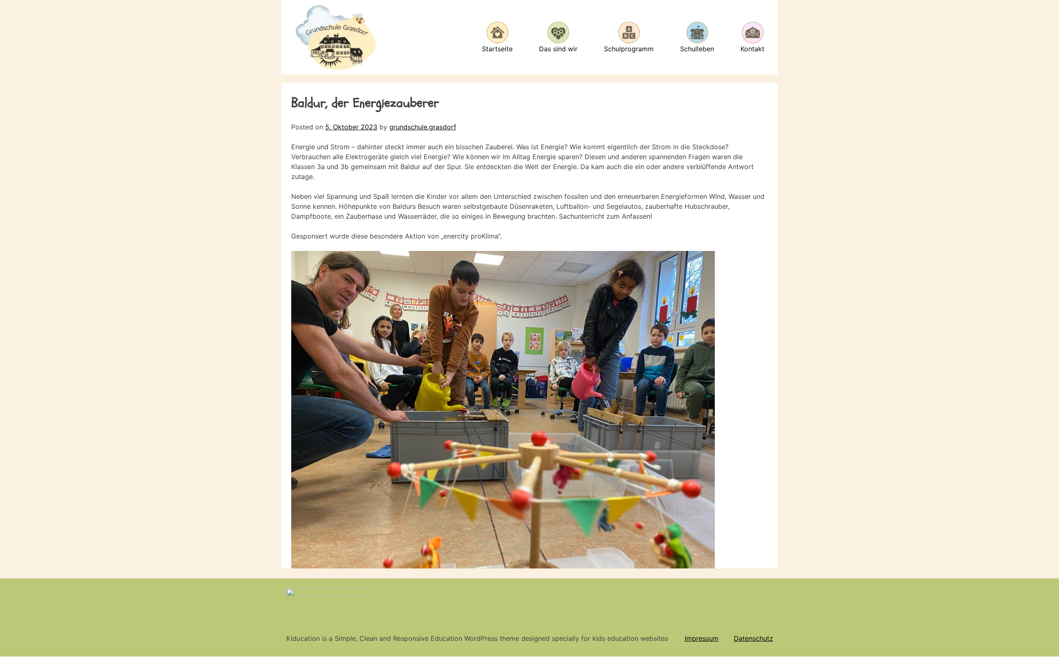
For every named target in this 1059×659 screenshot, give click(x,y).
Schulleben (697, 49)
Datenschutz (753, 638)
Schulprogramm (629, 49)
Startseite (497, 49)
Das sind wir (558, 49)
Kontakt (752, 49)
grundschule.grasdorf (422, 127)
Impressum (702, 638)
